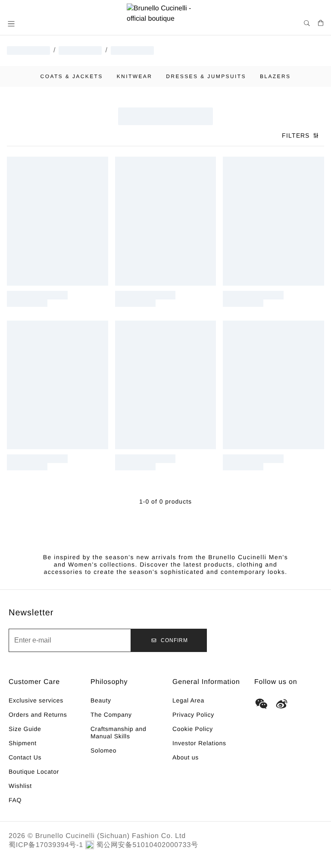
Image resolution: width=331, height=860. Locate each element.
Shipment (23, 743)
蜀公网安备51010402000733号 (147, 845)
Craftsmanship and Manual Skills (118, 732)
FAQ (15, 800)
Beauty (101, 700)
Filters (295, 135)
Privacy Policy (193, 714)
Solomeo (103, 750)
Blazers (275, 76)
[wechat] (261, 704)
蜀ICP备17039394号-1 (46, 845)
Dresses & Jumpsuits (206, 76)
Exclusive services (36, 700)
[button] (12, 23)
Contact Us (25, 757)
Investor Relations (199, 743)
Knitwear (135, 76)
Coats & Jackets (72, 76)
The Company (111, 714)
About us (185, 757)
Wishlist (20, 785)
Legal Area (188, 700)
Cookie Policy (192, 728)
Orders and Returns (38, 714)
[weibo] (282, 704)
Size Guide (25, 728)
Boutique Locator (34, 771)
